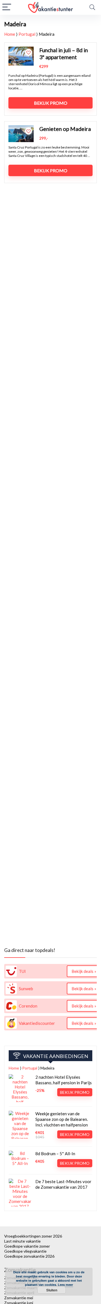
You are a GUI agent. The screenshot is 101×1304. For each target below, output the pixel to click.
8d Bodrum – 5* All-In (55, 1153)
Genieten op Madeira (65, 129)
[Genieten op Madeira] (21, 127)
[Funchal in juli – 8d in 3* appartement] (21, 49)
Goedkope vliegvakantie (25, 1251)
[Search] (92, 7)
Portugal (27, 34)
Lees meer (65, 1285)
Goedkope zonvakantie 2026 (29, 1256)
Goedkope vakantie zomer (27, 1246)
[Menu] (6, 7)
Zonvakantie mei (18, 1297)
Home (9, 34)
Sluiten (51, 1290)
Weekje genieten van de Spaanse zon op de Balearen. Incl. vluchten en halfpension (61, 1119)
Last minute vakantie (22, 1241)
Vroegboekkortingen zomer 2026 (33, 1236)
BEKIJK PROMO (50, 103)
